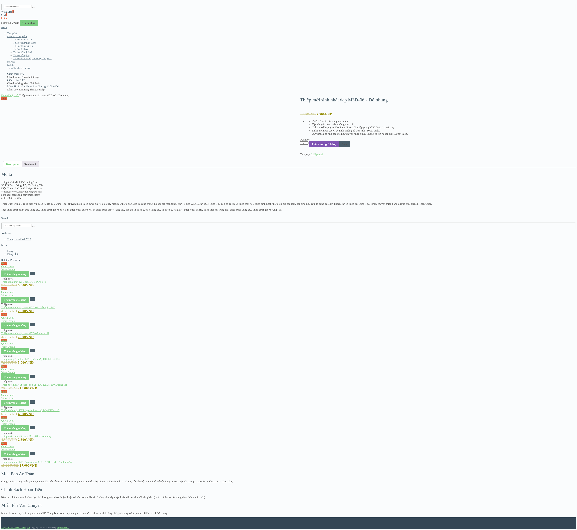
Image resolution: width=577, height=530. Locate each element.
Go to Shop (28, 22)
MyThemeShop (63, 527)
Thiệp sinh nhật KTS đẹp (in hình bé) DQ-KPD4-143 (30, 410)
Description (12, 164)
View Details (8, 269)
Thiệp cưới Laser (21, 49)
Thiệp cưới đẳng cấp (23, 46)
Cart (4, 14)
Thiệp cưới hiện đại (22, 39)
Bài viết (11, 61)
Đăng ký (12, 250)
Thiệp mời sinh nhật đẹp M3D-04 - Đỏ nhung (26, 436)
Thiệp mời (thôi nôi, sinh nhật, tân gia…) (32, 58)
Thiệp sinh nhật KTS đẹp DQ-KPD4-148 (23, 281)
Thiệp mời (13, 95)
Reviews (30, 164)
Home (4, 95)
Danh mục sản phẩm (17, 36)
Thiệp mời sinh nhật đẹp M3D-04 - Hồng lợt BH (28, 307)
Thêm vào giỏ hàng (324, 144)
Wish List (7, 11)
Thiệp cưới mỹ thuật (22, 52)
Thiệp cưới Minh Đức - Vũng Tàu (15, 527)
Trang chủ (12, 33)
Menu (4, 27)
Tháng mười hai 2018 (19, 239)
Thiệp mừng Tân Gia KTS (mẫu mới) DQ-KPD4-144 (30, 358)
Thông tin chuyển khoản (19, 68)
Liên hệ (10, 65)
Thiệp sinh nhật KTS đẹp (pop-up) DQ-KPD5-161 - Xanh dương (36, 461)
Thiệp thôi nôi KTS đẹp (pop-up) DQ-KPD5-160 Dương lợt (34, 384)
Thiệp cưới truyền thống (24, 42)
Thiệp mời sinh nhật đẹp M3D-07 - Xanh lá (25, 333)
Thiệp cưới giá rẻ (21, 55)
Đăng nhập (13, 254)
